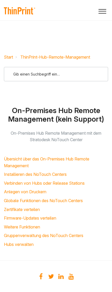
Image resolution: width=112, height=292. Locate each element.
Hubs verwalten (19, 244)
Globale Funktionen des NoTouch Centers (43, 200)
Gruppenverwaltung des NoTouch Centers (43, 235)
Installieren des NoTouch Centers (35, 174)
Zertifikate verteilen (22, 209)
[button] (102, 10)
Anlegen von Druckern (25, 191)
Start (8, 57)
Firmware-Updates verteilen (30, 218)
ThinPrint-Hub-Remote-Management (55, 57)
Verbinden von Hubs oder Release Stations (44, 183)
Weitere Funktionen (22, 226)
